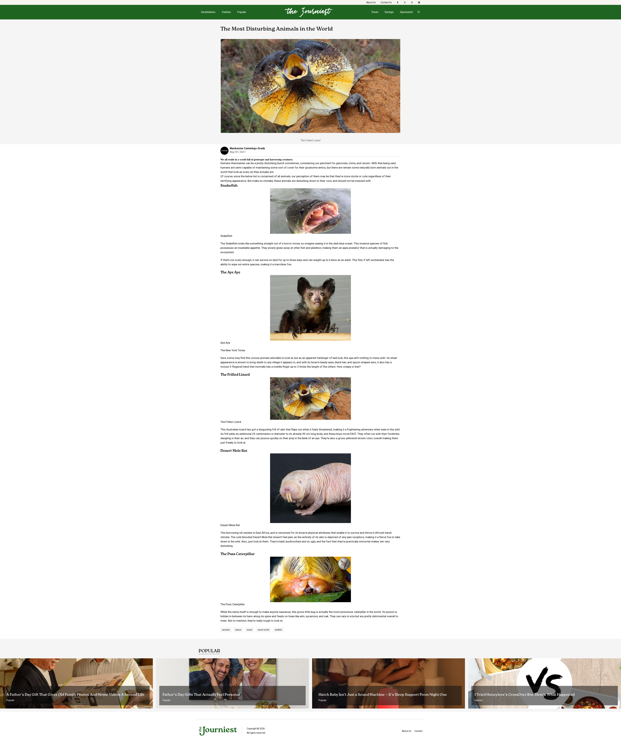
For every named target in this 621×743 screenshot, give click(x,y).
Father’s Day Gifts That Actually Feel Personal (201, 695)
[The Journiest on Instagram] (411, 2)
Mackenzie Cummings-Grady (247, 148)
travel (249, 630)
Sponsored (406, 12)
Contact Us (386, 2)
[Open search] (418, 12)
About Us (371, 2)
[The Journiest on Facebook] (397, 2)
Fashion (226, 12)
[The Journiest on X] (404, 2)
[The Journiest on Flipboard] (419, 2)
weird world (263, 630)
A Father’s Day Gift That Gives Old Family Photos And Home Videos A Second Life (75, 695)
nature (238, 630)
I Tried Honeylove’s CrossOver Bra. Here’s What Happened (525, 695)
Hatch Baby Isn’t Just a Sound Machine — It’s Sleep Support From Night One (383, 695)
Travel (374, 12)
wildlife (278, 630)
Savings (389, 12)
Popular (241, 12)
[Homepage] (308, 12)
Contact (418, 731)
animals (226, 630)
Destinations (208, 12)
